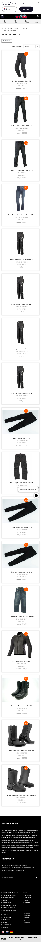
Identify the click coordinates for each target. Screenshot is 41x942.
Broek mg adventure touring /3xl (21, 259)
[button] (36, 495)
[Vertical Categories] (2, 16)
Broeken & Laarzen (11, 30)
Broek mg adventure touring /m (21, 349)
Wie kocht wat (7, 917)
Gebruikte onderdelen (10, 910)
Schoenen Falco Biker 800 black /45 (21, 750)
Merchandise (7, 902)
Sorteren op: (17, 46)
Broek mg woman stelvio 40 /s (21, 527)
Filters (7, 40)
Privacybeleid (27, 915)
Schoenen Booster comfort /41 (21, 706)
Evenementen (7, 924)
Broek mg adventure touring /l (21, 304)
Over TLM (6, 914)
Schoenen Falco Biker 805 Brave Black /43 (21, 795)
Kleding (24, 28)
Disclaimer (26, 917)
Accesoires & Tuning (9, 905)
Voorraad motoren (8, 897)
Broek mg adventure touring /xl (21, 393)
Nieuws (5, 922)
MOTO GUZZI (14, 28)
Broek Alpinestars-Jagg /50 (21, 81)
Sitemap (26, 919)
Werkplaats (6, 920)
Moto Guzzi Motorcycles (10, 893)
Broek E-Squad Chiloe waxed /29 (21, 125)
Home (5, 28)
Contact (5, 927)
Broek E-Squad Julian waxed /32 (21, 170)
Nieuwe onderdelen (9, 907)
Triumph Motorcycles (9, 895)
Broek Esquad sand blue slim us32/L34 (21, 215)
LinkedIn (27, 902)
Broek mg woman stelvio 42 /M (21, 572)
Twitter (26, 900)
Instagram (27, 897)
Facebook (27, 895)
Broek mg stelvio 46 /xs (21, 438)
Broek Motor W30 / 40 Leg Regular (21, 616)
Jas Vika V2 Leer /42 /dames (21, 661)
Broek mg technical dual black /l (21, 482)
